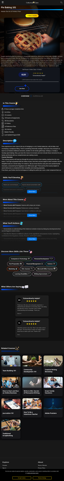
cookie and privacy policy (32, 473)
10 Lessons (14, 364)
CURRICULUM (38, 96)
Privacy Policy (41, 468)
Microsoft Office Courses (45, 269)
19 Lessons (56, 406)
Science (50, 264)
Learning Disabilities (21, 274)
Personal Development (41, 259)
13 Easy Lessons (32, 15)
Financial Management (33, 264)
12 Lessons (35, 406)
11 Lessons (56, 385)
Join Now (22, 88)
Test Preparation (14, 264)
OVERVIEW (25, 96)
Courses (4, 465)
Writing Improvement (40, 274)
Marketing (12, 269)
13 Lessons (56, 364)
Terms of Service (42, 465)
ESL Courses (26, 269)
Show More (32, 191)
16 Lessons (14, 385)
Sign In (4, 468)
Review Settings (42, 478)
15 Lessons (35, 364)
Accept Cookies (22, 478)
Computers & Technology (19, 259)
